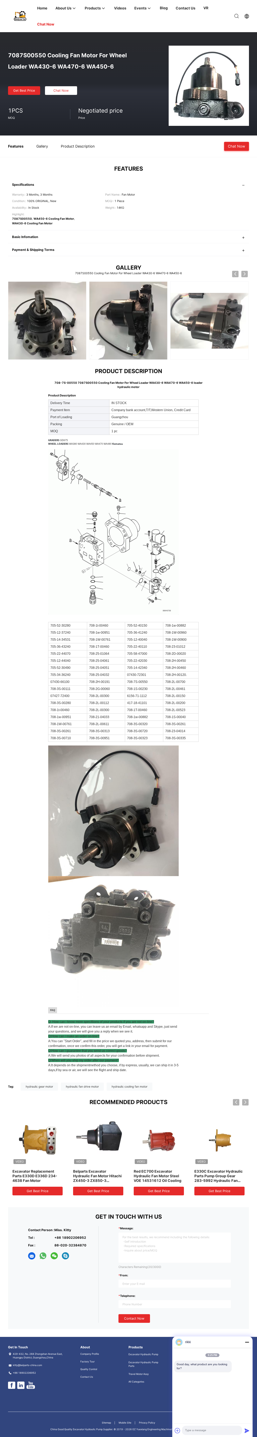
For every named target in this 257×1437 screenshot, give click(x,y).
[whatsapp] (43, 1255)
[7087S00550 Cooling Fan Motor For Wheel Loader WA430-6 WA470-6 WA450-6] (209, 85)
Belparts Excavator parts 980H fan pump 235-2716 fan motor (157, 1176)
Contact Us (86, 1376)
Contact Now (134, 1318)
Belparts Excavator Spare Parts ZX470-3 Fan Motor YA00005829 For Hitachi (216, 1176)
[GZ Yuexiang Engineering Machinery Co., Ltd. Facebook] (11, 1385)
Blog (164, 8)
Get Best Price (24, 90)
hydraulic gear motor (39, 1086)
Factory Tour (87, 1361)
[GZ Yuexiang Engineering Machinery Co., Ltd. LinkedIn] (20, 1385)
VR (205, 8)
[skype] (65, 1255)
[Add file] (177, 1430)
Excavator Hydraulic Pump (143, 1354)
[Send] (247, 1430)
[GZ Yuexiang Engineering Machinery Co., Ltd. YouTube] (31, 1385)
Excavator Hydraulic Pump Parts (143, 1364)
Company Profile (89, 1353)
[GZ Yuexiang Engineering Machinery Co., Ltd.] (20, 15)
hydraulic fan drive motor (82, 1086)
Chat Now (61, 90)
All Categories (136, 1381)
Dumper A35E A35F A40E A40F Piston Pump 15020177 (35, 1176)
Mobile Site (125, 1422)
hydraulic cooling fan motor (129, 1086)
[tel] (76, 1255)
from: (124, 1275)
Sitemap (106, 1422)
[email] (31, 1255)
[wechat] (54, 1255)
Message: (126, 1228)
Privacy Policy (147, 1422)
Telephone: (127, 1295)
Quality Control (88, 1369)
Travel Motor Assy (138, 1373)
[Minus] (247, 1342)
